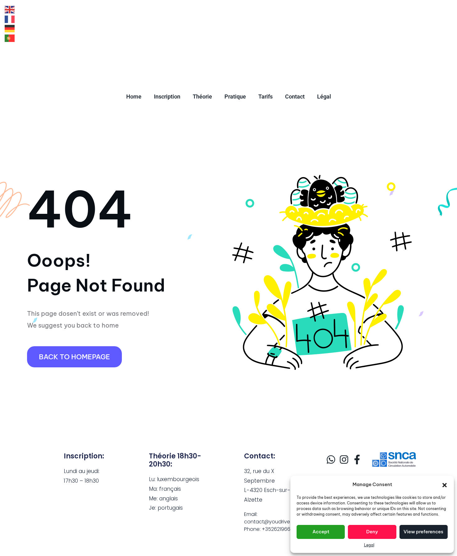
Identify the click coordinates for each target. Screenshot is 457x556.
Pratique (235, 96)
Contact (295, 96)
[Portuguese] (10, 38)
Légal (324, 96)
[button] (444, 484)
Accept (320, 532)
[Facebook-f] (357, 459)
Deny (372, 532)
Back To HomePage (74, 356)
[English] (10, 9)
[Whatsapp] (331, 459)
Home (133, 96)
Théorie (202, 96)
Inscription (167, 96)
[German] (10, 28)
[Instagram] (344, 459)
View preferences (423, 532)
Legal (369, 545)
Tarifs (265, 96)
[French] (10, 19)
